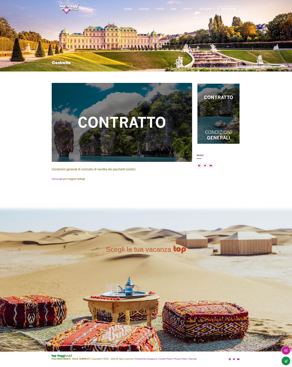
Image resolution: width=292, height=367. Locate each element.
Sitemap (193, 359)
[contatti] (285, 360)
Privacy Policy (180, 359)
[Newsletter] (285, 350)
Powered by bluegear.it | (146, 359)
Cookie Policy (165, 359)
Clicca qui (57, 179)
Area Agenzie (228, 9)
